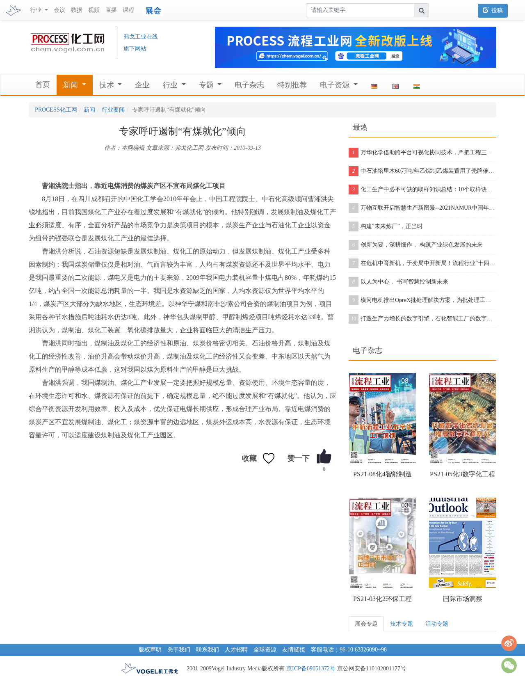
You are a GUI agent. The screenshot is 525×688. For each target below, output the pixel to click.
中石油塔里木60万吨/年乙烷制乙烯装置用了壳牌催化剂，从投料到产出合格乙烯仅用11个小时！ (424, 171)
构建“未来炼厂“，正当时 (387, 226)
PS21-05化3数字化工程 (462, 474)
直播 (111, 10)
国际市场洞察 (462, 598)
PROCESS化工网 (56, 110)
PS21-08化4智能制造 (382, 474)
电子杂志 (249, 85)
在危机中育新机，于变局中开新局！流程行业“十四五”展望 (424, 263)
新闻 (89, 110)
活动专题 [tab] (436, 624)
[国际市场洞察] (462, 543)
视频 (94, 10)
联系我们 (207, 650)
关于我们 (178, 650)
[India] (416, 85)
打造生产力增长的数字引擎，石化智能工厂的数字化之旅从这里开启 (423, 318)
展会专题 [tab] (366, 624)
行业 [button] (36, 10)
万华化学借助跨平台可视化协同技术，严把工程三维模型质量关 (424, 152)
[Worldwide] (395, 85)
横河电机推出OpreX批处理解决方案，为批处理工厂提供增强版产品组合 (424, 300)
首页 (42, 84)
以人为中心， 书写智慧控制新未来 (400, 282)
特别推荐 (292, 85)
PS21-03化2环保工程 (382, 598)
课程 (128, 10)
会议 (59, 10)
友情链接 (293, 650)
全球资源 (264, 650)
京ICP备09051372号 (311, 668)
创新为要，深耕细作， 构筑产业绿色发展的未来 (417, 245)
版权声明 (150, 650)
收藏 (249, 458)
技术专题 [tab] (401, 624)
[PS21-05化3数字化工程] (462, 418)
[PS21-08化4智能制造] (382, 418)
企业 (142, 85)
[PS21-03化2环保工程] (382, 543)
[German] (374, 85)
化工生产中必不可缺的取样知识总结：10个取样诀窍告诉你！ (424, 189)
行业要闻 (113, 110)
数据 (76, 10)
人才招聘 (236, 650)
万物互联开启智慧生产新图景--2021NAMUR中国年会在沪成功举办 (424, 208)
